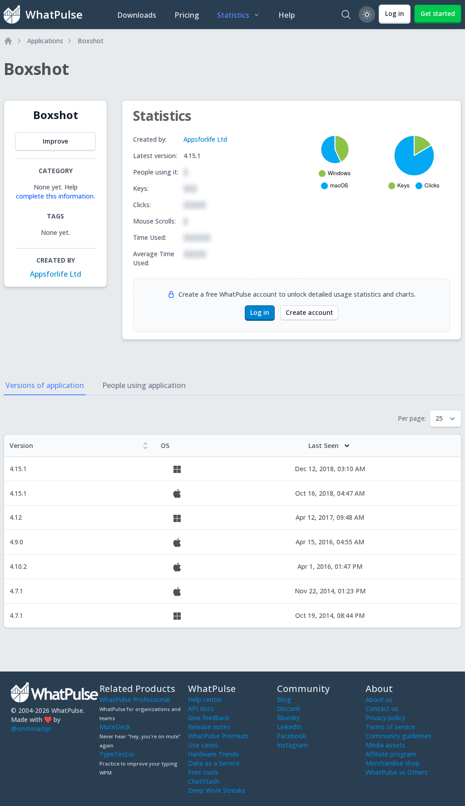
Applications (45, 40)
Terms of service (390, 726)
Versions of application (44, 385)
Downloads (136, 15)
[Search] (346, 14)
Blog (284, 699)
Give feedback (208, 717)
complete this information (55, 196)
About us (379, 699)
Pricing (186, 15)
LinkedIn (289, 726)
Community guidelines (398, 735)
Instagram (292, 745)
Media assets (385, 745)
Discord (288, 708)
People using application (144, 385)
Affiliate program (391, 754)
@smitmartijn (31, 728)
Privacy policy (385, 717)
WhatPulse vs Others (397, 772)
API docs (201, 708)
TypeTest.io (116, 754)
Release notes (209, 726)
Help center (205, 699)
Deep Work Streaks (216, 790)
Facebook (291, 735)
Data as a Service (214, 763)
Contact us (382, 708)
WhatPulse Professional (134, 699)
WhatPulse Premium (218, 735)
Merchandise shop (393, 763)
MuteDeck (114, 726)
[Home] (8, 40)
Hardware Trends (213, 754)
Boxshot (91, 40)
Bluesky (288, 717)
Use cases (203, 745)
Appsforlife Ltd (55, 274)
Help (286, 15)
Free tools (203, 772)
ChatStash (203, 781)
